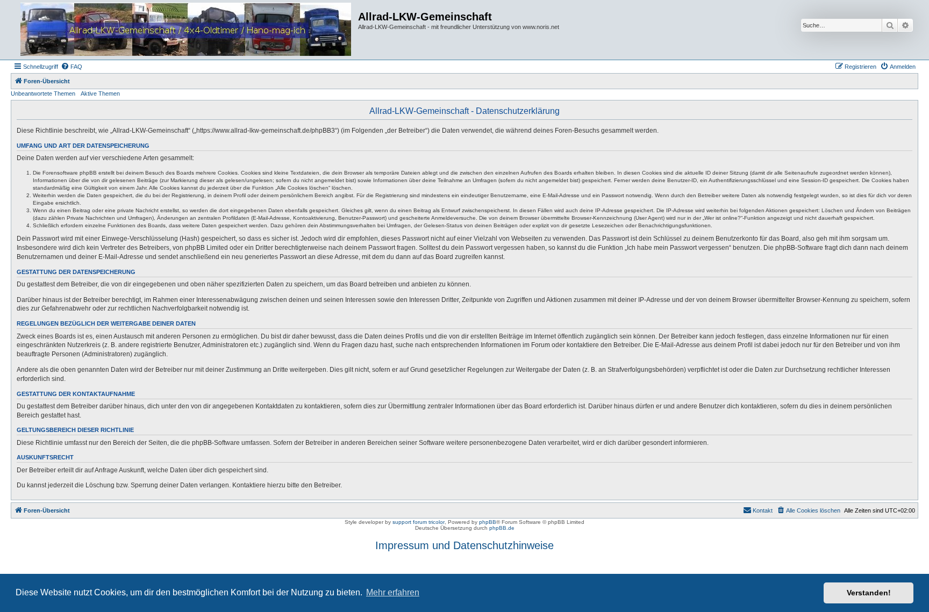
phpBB (487, 522)
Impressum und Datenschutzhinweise (464, 545)
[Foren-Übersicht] (185, 30)
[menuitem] (71, 66)
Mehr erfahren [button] (392, 592)
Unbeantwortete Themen (43, 93)
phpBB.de (501, 528)
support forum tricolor (418, 522)
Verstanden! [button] (869, 592)
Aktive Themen (100, 93)
